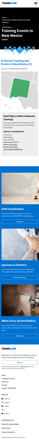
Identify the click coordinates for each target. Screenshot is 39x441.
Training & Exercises (8, 378)
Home (4, 17)
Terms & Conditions (8, 432)
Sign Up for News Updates (10, 424)
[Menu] (36, 3)
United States (6, 27)
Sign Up (19, 362)
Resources (5, 382)
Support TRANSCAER (9, 388)
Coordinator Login (8, 420)
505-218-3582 (13, 147)
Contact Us (19, 222)
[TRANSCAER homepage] (9, 4)
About (4, 375)
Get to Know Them (19, 277)
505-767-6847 (12, 144)
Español (5, 39)
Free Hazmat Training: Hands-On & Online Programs (16, 21)
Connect (4, 385)
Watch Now (19, 336)
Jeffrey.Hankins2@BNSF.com (13, 149)
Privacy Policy (23, 366)
